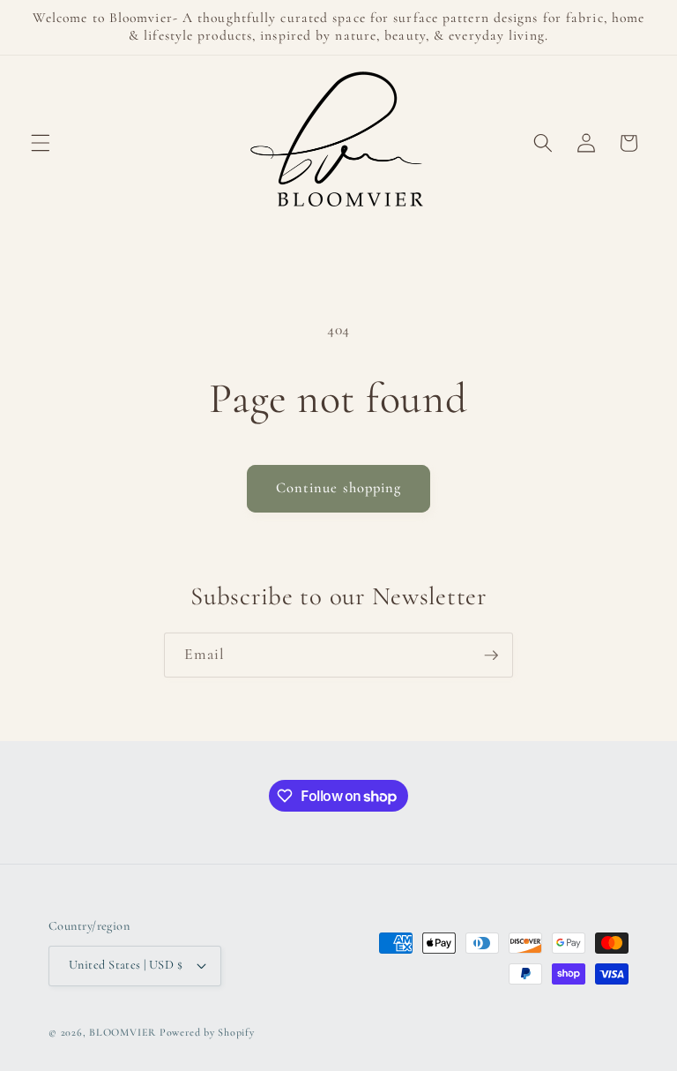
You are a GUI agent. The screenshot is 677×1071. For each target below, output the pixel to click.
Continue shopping (339, 488)
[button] (40, 143)
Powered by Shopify (207, 1032)
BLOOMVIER (122, 1032)
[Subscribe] (491, 655)
